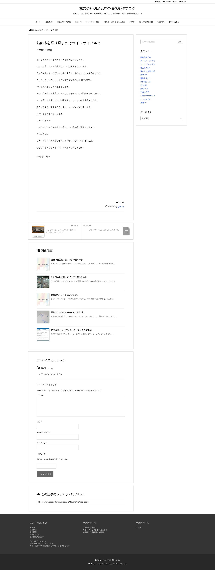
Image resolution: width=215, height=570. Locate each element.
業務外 (145, 78)
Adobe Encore (147, 96)
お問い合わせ (35, 534)
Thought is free (121, 564)
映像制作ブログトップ (39, 30)
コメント (40, 395)
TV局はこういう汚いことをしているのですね (71, 330)
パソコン (145, 99)
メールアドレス (43, 432)
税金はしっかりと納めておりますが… (67, 312)
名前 (39, 422)
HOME (32, 527)
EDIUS (144, 92)
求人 (143, 85)
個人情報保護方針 (37, 537)
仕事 (143, 75)
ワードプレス (147, 64)
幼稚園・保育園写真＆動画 (93, 532)
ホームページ (147, 61)
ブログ (138, 527)
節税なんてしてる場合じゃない (65, 294)
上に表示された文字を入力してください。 (53, 459)
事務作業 (145, 57)
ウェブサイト (42, 443)
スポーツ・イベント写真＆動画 (95, 530)
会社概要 (33, 530)
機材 (143, 102)
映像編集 (145, 82)
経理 (144, 89)
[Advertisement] (57, 176)
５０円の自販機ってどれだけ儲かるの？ (69, 277)
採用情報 (33, 532)
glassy (121, 206)
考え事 (55, 30)
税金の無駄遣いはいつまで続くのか (67, 259)
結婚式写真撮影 (89, 527)
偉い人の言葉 (147, 71)
